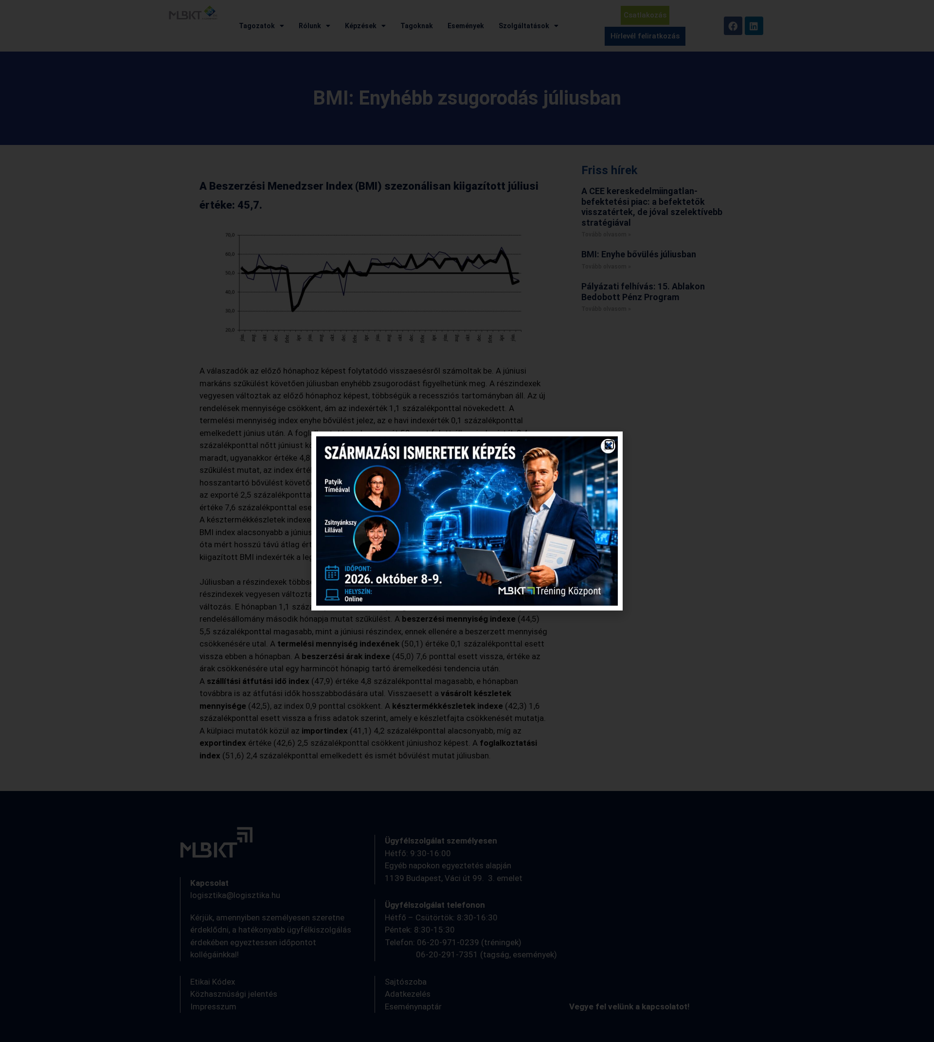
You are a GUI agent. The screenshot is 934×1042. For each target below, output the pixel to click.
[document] (467, 521)
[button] (609, 445)
